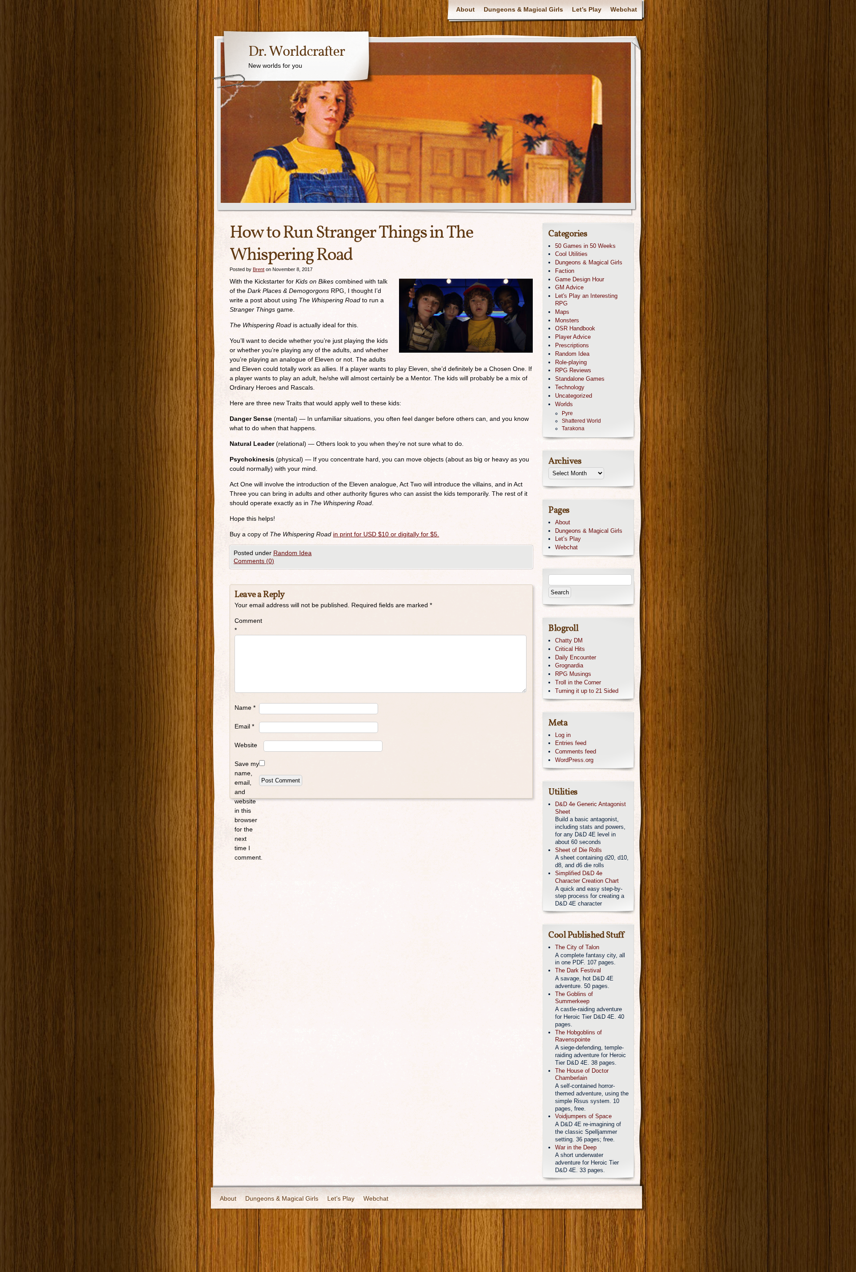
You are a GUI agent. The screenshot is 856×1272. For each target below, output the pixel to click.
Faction (564, 271)
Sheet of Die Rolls (578, 850)
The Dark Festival (578, 970)
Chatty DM (569, 640)
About (465, 9)
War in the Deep (576, 1147)
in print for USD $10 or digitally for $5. (386, 534)
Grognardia (569, 665)
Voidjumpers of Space (583, 1116)
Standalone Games (580, 378)
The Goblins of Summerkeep (574, 998)
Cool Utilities (571, 254)
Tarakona (573, 428)
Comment (247, 625)
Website (246, 745)
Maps (562, 312)
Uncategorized (573, 395)
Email (244, 726)
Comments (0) (254, 560)
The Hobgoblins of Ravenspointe (578, 1036)
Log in (563, 735)
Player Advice (573, 336)
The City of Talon (577, 947)
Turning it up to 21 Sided (586, 690)
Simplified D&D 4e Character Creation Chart (587, 877)
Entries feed (570, 743)
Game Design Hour (579, 279)
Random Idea (292, 552)
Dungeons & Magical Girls (523, 9)
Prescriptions (572, 345)
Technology (569, 387)
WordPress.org (574, 760)
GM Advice (569, 287)
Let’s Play (586, 9)
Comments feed (575, 751)
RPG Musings (573, 674)
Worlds (564, 404)
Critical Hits (570, 649)
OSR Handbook (575, 328)
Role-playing (571, 362)
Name (245, 707)
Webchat (623, 9)
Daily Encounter (575, 657)
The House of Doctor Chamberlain (582, 1074)
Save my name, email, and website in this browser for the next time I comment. (247, 810)
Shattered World (581, 421)
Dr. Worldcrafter (296, 52)
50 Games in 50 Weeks (585, 246)
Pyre (567, 413)
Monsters (567, 320)
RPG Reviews (573, 370)
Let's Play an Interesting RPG (586, 299)
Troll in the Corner (578, 682)
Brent (258, 269)
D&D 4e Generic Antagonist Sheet (590, 808)
